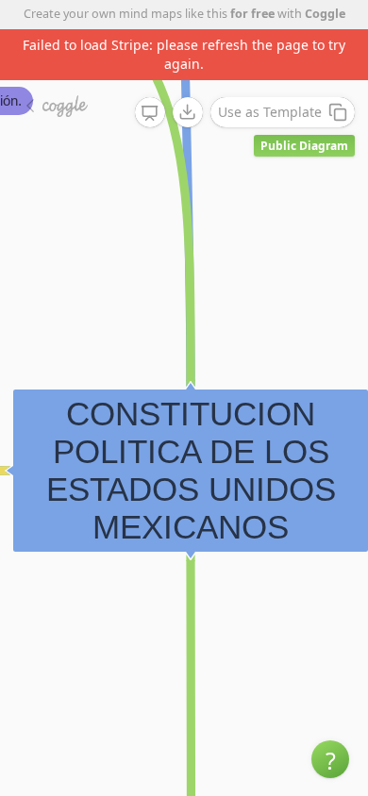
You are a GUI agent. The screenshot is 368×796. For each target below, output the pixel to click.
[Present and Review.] (150, 113)
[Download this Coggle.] (188, 112)
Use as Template (270, 112)
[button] (330, 759)
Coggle (325, 14)
